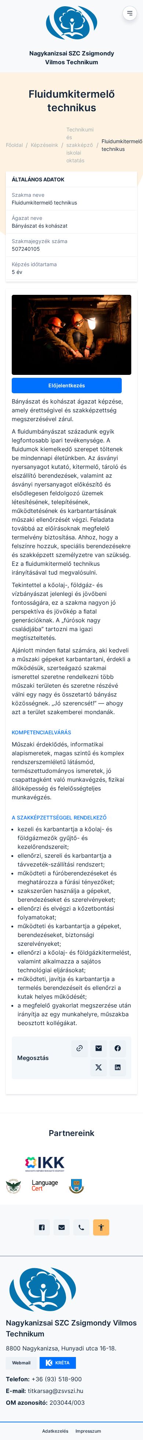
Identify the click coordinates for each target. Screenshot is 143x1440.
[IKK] (45, 1164)
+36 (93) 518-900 (57, 1379)
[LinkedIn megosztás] (118, 1067)
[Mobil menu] (129, 13)
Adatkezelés (55, 1431)
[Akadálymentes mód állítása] (101, 1227)
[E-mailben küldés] (99, 1048)
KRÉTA (62, 1362)
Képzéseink (44, 145)
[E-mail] (62, 1227)
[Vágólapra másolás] (80, 1048)
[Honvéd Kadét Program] (13, 1186)
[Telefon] (81, 1227)
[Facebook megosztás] (118, 1048)
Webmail (21, 1362)
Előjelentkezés (66, 385)
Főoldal (14, 145)
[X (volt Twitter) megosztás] (99, 1067)
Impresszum (88, 1431)
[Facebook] (42, 1227)
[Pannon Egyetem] (76, 1186)
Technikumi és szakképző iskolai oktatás (80, 144)
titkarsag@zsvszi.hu (55, 1390)
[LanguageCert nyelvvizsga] (45, 1186)
